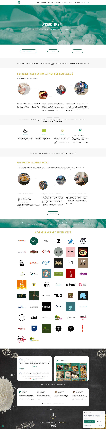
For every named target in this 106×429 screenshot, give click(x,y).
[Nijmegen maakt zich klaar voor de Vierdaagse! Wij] (60, 374)
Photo (35, 366)
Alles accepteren (89, 421)
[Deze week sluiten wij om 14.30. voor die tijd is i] (75, 374)
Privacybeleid (101, 425)
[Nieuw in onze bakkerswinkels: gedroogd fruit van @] (75, 367)
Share (22, 369)
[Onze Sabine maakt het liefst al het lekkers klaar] (83, 367)
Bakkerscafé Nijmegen (27, 373)
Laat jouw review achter (53, 409)
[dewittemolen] (25, 131)
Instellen (99, 421)
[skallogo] (44, 131)
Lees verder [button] (39, 400)
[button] (88, 4)
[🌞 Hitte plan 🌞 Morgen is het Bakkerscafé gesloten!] (67, 374)
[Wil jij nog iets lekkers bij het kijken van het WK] (83, 374)
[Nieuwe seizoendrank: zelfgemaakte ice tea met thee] (67, 367)
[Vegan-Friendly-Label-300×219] (80, 130)
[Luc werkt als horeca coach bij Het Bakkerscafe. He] (60, 367)
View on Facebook (21, 368)
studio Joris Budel (63, 422)
